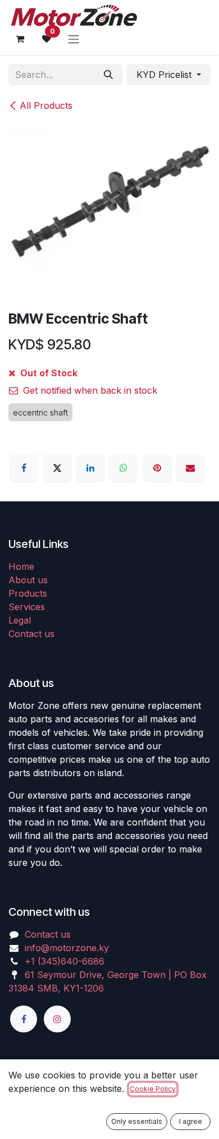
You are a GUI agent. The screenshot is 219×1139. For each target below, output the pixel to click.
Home (21, 566)
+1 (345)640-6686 (64, 961)
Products (27, 593)
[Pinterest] (157, 467)
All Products (46, 105)
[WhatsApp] (123, 467)
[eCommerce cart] (19, 38)
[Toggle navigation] (73, 38)
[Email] (190, 467)
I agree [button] (190, 1121)
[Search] (108, 74)
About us (28, 579)
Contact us (31, 633)
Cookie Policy (153, 1089)
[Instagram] (57, 1019)
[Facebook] (23, 467)
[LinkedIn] (90, 467)
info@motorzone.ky (67, 947)
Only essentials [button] (136, 1121)
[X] (57, 467)
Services (26, 606)
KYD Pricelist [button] (165, 74)
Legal (19, 620)
